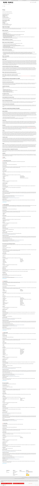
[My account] (34, 2)
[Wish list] (33, 2)
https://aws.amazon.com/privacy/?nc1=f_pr (19, 419)
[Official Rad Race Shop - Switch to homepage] (9, 2)
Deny (6, 483)
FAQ (6, 471)
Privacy (13, 473)
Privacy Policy (30, 483)
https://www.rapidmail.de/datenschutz (31, 127)
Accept (18, 483)
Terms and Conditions (15, 474)
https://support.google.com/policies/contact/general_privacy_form (9, 234)
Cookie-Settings (14, 472)
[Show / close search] (32, 2)
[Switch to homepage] (2, 6)
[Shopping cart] (35, 2)
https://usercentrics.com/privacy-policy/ (19, 277)
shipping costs (28, 477)
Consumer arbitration (15, 471)
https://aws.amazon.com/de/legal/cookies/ (12, 420)
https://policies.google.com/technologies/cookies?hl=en (13, 376)
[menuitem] (30, 2)
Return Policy (7, 472)
